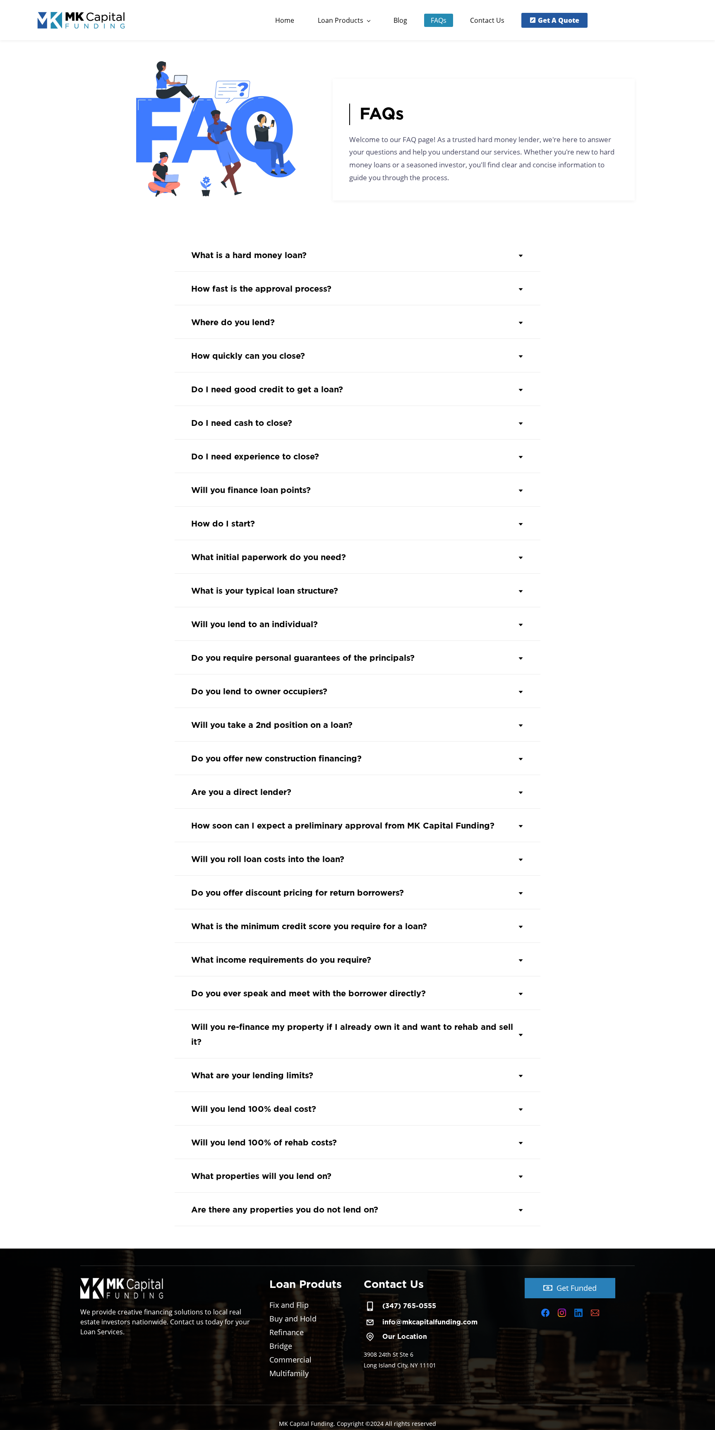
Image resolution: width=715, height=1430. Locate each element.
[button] (357, 256)
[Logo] (83, 20)
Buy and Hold (293, 1319)
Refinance (286, 1332)
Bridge (280, 1346)
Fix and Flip (289, 1305)
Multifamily (289, 1373)
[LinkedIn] (578, 1313)
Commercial (290, 1360)
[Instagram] (562, 1313)
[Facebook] (545, 1313)
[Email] (595, 1313)
